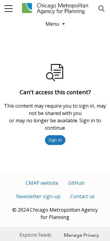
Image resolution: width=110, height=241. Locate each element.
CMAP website (42, 183)
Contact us (82, 196)
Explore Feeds (35, 235)
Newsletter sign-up (38, 196)
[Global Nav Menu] (8, 8)
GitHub (76, 183)
